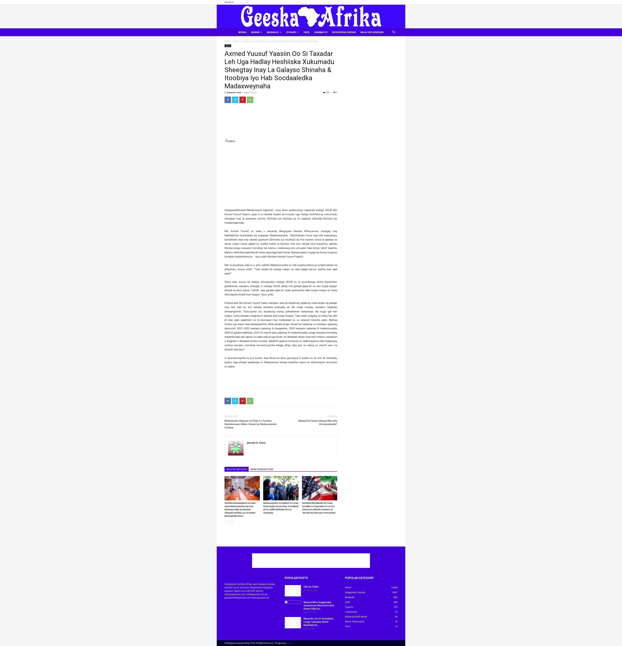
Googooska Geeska (344, 32)
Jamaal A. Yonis (234, 92)
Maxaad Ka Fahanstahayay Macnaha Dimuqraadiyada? (317, 422)
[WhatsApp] (250, 100)
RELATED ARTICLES (236, 469)
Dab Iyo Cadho (311, 586)
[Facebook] (228, 100)
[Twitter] (235, 100)
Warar (255, 32)
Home (227, 41)
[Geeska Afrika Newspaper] (311, 16)
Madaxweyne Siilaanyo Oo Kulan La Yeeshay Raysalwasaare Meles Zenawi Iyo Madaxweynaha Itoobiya (251, 424)
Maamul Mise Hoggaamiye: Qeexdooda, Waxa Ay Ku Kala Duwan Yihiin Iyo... (319, 605)
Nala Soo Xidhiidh (372, 32)
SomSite (290, 643)
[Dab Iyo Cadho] (293, 590)
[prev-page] (227, 522)
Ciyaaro (291, 32)
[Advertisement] (281, 114)
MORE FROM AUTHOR (262, 469)
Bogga (242, 32)
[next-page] (232, 522)
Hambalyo (320, 32)
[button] (393, 32)
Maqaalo (273, 32)
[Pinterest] (242, 100)
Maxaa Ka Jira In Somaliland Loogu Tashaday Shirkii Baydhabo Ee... (318, 621)
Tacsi (306, 32)
